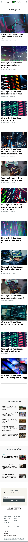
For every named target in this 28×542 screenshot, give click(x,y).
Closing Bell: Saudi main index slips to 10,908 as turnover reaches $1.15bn (12, 151)
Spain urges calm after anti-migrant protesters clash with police (9, 421)
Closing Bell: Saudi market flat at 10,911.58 (12, 119)
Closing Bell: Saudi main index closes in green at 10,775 (14, 376)
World (3, 454)
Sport (16, 518)
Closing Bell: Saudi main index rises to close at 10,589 (13, 296)
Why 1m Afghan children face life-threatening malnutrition (10, 456)
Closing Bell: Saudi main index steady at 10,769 (12, 350)
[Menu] (1, 2)
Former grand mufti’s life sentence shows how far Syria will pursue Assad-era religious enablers (9, 467)
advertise (6, 533)
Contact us (6, 531)
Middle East (4, 463)
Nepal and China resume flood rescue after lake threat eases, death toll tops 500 (10, 435)
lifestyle (17, 516)
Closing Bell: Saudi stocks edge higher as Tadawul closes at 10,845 (12, 206)
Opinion (16, 514)
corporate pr (6, 529)
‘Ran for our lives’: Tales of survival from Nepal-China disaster (9, 408)
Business (6, 522)
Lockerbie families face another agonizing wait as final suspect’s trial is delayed (10, 476)
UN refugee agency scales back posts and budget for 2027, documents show (10, 414)
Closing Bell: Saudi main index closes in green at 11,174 (12, 36)
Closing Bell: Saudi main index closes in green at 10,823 (12, 269)
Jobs (15, 520)
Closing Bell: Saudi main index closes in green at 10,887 (12, 240)
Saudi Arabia (7, 516)
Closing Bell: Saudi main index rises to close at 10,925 (13, 92)
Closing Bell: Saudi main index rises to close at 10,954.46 (12, 64)
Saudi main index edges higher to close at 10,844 (11, 179)
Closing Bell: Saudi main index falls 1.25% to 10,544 (12, 323)
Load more (14, 390)
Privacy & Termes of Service (10, 535)
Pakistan (6, 514)
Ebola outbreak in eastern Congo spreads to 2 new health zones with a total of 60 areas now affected (10, 428)
